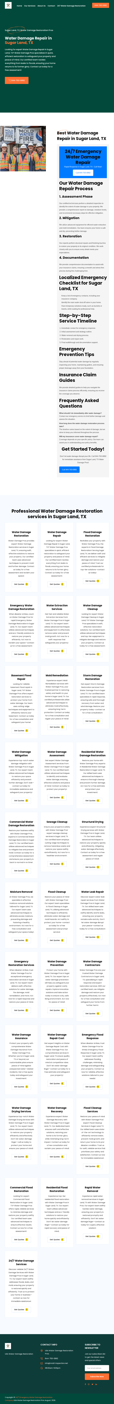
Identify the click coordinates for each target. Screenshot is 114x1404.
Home (19, 6)
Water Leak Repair (92, 892)
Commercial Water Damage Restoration (21, 823)
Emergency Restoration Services (21, 963)
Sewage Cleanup (57, 822)
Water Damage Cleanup (92, 607)
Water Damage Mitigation (21, 753)
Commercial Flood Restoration (21, 1189)
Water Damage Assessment (56, 753)
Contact (51, 6)
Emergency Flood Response (92, 1036)
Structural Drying (92, 822)
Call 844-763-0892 (83, 173)
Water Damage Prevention (56, 963)
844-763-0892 (101, 5)
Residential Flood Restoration (57, 1189)
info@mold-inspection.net (56, 1363)
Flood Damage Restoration (93, 533)
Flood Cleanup (57, 892)
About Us (42, 6)
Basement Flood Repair (21, 677)
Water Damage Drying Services (21, 1109)
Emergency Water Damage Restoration (21, 607)
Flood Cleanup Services (93, 1109)
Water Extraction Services (57, 607)
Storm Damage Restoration (92, 677)
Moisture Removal (21, 892)
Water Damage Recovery (56, 1109)
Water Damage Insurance (21, 1036)
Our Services (29, 6)
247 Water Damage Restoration (71, 6)
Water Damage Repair (56, 533)
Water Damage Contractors (92, 963)
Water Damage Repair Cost (56, 1036)
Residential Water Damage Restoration (93, 753)
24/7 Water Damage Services (21, 1262)
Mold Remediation (57, 675)
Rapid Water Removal (92, 1189)
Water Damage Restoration (21, 533)
